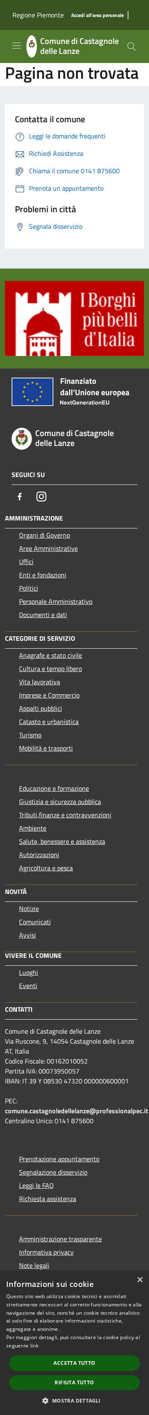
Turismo (30, 735)
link (34, 1345)
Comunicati (35, 922)
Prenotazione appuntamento (59, 1159)
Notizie (29, 908)
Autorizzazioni (39, 855)
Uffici (26, 562)
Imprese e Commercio (49, 695)
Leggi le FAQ (36, 1185)
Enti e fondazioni (42, 575)
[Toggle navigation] (17, 46)
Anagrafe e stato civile (50, 655)
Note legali (34, 1265)
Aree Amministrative (48, 548)
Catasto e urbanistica (49, 722)
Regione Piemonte (38, 15)
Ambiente (32, 828)
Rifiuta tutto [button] (74, 1382)
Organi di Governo (44, 535)
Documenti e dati (43, 615)
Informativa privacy (46, 1252)
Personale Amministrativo (55, 601)
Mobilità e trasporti (46, 748)
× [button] (140, 1280)
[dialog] (74, 1343)
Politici (28, 588)
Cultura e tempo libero (50, 669)
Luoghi (28, 972)
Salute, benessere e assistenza (62, 841)
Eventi (28, 986)
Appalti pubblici (40, 708)
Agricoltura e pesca (46, 868)
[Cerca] (132, 46)
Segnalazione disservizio (53, 1172)
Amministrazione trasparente (60, 1239)
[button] (74, 1400)
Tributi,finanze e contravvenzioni (65, 815)
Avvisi (27, 935)
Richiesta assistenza (47, 1199)
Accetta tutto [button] (74, 1363)
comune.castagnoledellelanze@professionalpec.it (76, 1111)
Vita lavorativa (39, 682)
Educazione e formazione (54, 788)
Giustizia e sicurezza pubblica (60, 802)
